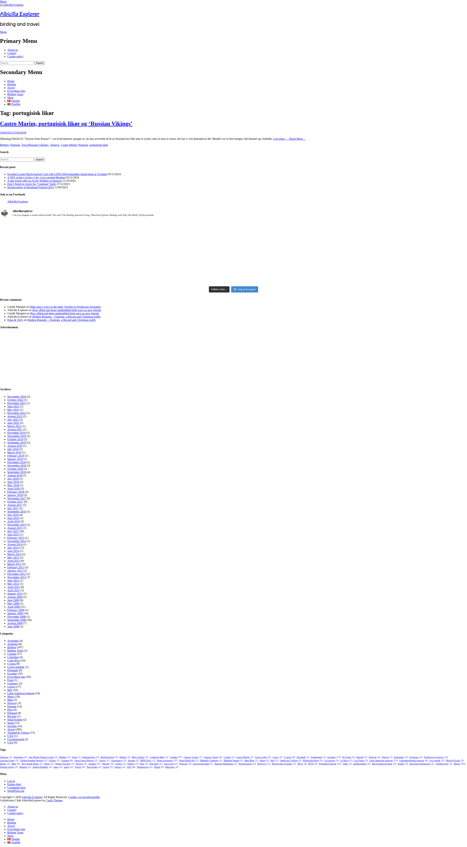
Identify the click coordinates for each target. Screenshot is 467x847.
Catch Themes (54, 800)
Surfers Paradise (42, 767)
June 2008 (13, 626)
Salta (347, 763)
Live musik (436, 760)
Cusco (277, 757)
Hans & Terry (15, 320)
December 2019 (16, 432)
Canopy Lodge (193, 757)
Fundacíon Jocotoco (436, 757)
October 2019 (15, 439)
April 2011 (13, 590)
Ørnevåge (171, 767)
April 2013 (13, 560)
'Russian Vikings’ (39, 145)
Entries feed (14, 784)
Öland (159, 767)
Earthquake (318, 757)
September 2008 (16, 619)
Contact (11, 53)
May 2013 (13, 557)
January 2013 (15, 570)
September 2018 (16, 472)
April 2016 (13, 521)
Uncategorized (15, 739)
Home (10, 81)
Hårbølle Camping (211, 760)
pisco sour (170, 763)
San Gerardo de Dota (384, 763)
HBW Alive (147, 760)
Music (10, 696)
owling (120, 763)
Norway (12, 703)
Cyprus (11, 663)
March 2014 (14, 554)
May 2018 (13, 485)
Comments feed (16, 787)
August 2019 (14, 445)
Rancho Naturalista (226, 763)
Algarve (54, 145)
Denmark (12, 670)
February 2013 (15, 567)
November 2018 (16, 465)
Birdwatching (109, 757)
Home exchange (167, 760)
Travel (11, 87)
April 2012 (13, 587)
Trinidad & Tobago (18, 732)
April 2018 (13, 488)
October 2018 (15, 468)
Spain (10, 722)
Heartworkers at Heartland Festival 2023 (30, 187)
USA (10, 742)
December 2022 (16, 413)
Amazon (6, 757)
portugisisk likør (98, 145)
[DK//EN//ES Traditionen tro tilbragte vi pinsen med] (389, 227)
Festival (374, 757)
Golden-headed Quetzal (33, 760)
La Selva (346, 760)
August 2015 (14, 528)
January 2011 (15, 593)
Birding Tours (15, 94)
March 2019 (14, 452)
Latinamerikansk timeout (413, 760)
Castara (228, 757)
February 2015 (15, 537)
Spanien (25, 767)
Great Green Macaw (85, 760)
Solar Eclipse (14, 719)
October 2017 (15, 501)
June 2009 (13, 600)
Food (10, 680)
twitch (108, 767)
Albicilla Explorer (19, 14)
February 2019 (15, 455)
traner (68, 767)
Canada (11, 653)
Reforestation (247, 763)
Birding (11, 84)
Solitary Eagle (9, 767)
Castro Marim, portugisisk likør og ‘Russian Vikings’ (66, 123)
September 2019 (16, 442)
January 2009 (15, 613)
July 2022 (13, 419)
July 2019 (13, 449)
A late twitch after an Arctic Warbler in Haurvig (34, 180)
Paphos (132, 763)
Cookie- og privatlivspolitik (84, 797)
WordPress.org (15, 790)
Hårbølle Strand (233, 760)
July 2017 (13, 508)
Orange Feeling (64, 763)
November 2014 (16, 541)
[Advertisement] (109, 358)
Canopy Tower (213, 757)
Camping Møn (159, 757)
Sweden (12, 726)
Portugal (15, 145)
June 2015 (13, 534)
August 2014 (14, 544)
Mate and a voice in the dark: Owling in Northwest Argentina (65, 306)
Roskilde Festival (330, 763)
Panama (11, 706)
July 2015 (13, 531)
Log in (11, 781)
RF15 (302, 763)
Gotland (67, 760)
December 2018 (16, 462)
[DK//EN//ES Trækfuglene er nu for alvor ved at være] (77, 257)
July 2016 (13, 514)
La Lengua (331, 760)
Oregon (81, 763)
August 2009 (14, 596)
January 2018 (15, 495)
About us (12, 49)
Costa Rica (13, 660)
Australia (12, 644)
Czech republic (16, 667)
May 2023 (13, 409)
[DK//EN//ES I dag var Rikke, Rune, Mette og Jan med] (389, 263)
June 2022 (13, 422)
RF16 (312, 763)
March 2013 (14, 564)
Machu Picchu (455, 760)
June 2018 (13, 482)
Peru (10, 709)
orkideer (94, 763)
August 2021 (14, 429)
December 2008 (16, 616)
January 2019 (15, 459)
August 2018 (14, 475)
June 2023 (13, 406)
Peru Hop (155, 763)
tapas (57, 767)
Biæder (124, 757)
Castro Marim (69, 145)
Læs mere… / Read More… (289, 138)
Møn (10, 699)
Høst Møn (251, 760)
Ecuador (12, 673)
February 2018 (15, 491)
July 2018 (13, 478)
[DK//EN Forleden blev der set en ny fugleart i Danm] (77, 230)
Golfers (54, 760)
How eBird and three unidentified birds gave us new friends (66, 310)
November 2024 (16, 396)
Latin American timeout (20, 693)
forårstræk (401, 757)
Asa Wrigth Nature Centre (43, 757)
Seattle (402, 763)
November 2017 (16, 498)
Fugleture (415, 757)
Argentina (13, 640)
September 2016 (16, 511)
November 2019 (16, 436)
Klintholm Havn (313, 760)
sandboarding (361, 763)
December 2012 (16, 573)
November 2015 (16, 524)
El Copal (348, 757)
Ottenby (107, 763)
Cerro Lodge (263, 757)
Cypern (289, 757)
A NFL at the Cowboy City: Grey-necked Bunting (36, 177)
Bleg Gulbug (140, 757)
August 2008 (14, 623)
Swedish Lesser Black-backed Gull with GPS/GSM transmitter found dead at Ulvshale (57, 174)
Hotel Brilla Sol (188, 760)
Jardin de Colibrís (290, 760)
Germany (12, 683)
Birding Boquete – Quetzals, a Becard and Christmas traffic (66, 316)
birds (76, 757)
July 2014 (13, 547)
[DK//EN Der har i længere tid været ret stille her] (233, 233)
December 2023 (16, 403)
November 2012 (16, 577)
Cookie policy (15, 56)
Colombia (13, 657)
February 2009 (15, 610)
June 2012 (13, 580)
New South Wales (32, 763)
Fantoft (361, 757)
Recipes (11, 716)
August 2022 (14, 416)
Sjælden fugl (444, 763)
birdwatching (90, 757)
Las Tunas (361, 760)
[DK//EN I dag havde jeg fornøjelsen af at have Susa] (233, 265)
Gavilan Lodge (9, 760)
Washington (144, 767)
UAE (10, 736)
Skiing (459, 763)
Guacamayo (118, 760)
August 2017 (14, 505)
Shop (10, 97)
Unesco (119, 767)
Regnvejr (263, 763)
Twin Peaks (93, 767)
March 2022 (14, 426)
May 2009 (13, 603)
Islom (264, 760)
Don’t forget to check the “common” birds (31, 184)
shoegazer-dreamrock (422, 763)
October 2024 (15, 399)
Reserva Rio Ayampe (284, 763)
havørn (133, 760)
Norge (49, 763)
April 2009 (13, 606)
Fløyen (387, 757)
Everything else (16, 91)
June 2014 (13, 551)
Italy (9, 690)
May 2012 (13, 583)
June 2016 (13, 518)
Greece (11, 686)
